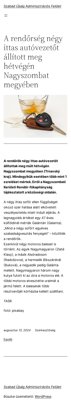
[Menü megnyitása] (6, 15)
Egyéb (8, 339)
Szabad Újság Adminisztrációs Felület (32, 6)
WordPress (43, 396)
